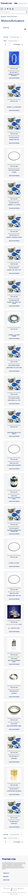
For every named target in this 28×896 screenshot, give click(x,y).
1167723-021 (14, 622)
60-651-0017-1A (14, 235)
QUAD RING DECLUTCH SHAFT (14, 433)
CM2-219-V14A (14, 463)
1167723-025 (14, 752)
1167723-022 (14, 654)
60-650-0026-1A (14, 137)
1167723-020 (14, 589)
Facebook (7, 888)
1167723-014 (14, 427)
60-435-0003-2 (14, 528)
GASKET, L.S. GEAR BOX (14, 107)
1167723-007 (14, 199)
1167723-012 (14, 361)
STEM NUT (14, 823)
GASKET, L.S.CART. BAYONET (14, 75)
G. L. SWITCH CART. (14, 628)
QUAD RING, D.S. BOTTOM (14, 367)
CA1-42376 (14, 723)
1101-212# (14, 495)
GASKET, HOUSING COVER (14, 237)
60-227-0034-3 (14, 789)
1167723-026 (14, 785)
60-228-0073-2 (14, 821)
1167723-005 (14, 133)
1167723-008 (14, 231)
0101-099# (14, 658)
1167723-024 (14, 720)
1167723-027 (14, 817)
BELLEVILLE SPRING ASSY (14, 498)
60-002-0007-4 (14, 756)
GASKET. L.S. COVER (14, 204)
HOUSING (14, 758)
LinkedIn (21, 888)
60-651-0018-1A (14, 267)
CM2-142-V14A (14, 593)
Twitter (14, 888)
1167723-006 (14, 166)
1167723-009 (14, 264)
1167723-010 (14, 296)
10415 (20, 624)
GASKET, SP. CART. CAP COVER (14, 303)
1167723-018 (14, 524)
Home (4, 16)
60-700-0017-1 (14, 72)
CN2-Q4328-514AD (14, 365)
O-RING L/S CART (14, 563)
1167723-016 (14, 459)
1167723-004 (14, 101)
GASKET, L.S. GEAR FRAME (14, 335)
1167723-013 (14, 394)
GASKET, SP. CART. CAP (14, 269)
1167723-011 (14, 329)
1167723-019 (14, 557)
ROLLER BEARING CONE (14, 725)
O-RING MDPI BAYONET (14, 465)
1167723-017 (14, 492)
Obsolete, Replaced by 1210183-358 (14, 531)
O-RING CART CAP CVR (14, 595)
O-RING (14, 172)
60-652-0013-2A (14, 202)
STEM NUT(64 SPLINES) (14, 791)
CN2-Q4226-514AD (14, 398)
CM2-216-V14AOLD (14, 170)
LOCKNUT (14, 693)
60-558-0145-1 (14, 691)
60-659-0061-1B (14, 300)
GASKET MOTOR (14, 139)
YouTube (14, 890)
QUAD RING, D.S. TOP (14, 400)
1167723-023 (14, 687)
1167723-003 (14, 68)
